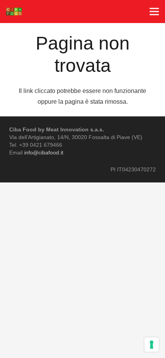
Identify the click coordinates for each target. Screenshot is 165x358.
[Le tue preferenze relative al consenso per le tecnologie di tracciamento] (151, 344)
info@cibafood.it (43, 152)
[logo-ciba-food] (14, 11)
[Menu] (154, 11)
